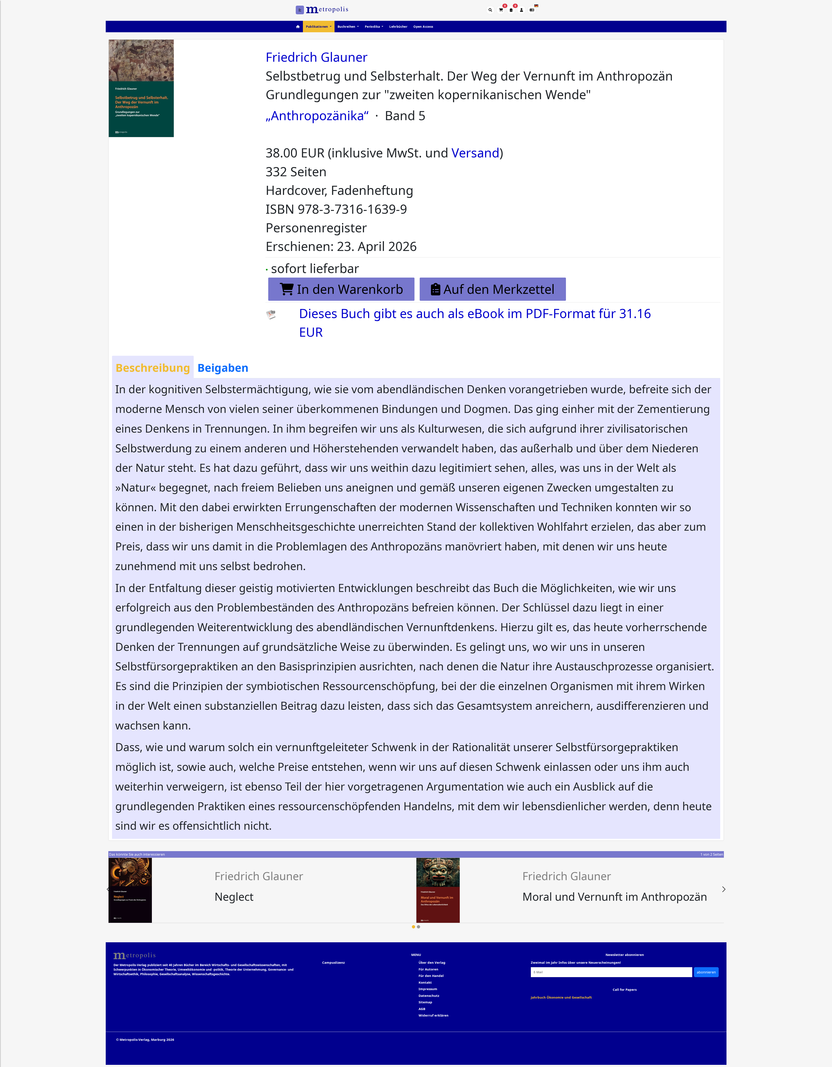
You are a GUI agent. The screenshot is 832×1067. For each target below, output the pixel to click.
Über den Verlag (432, 962)
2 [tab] (418, 926)
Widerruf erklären (433, 1015)
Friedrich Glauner (317, 56)
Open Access (423, 26)
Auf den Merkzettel (497, 288)
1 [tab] (413, 926)
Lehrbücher (398, 26)
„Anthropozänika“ (317, 115)
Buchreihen (347, 26)
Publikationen (317, 26)
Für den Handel (431, 975)
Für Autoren (428, 969)
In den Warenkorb (348, 288)
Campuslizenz (333, 962)
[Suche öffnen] (490, 10)
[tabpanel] (262, 890)
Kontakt (425, 982)
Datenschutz (429, 995)
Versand (475, 152)
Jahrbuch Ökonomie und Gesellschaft (561, 997)
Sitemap (425, 1002)
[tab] (153, 367)
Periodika (373, 26)
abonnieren (706, 972)
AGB (422, 1009)
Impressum (428, 989)
